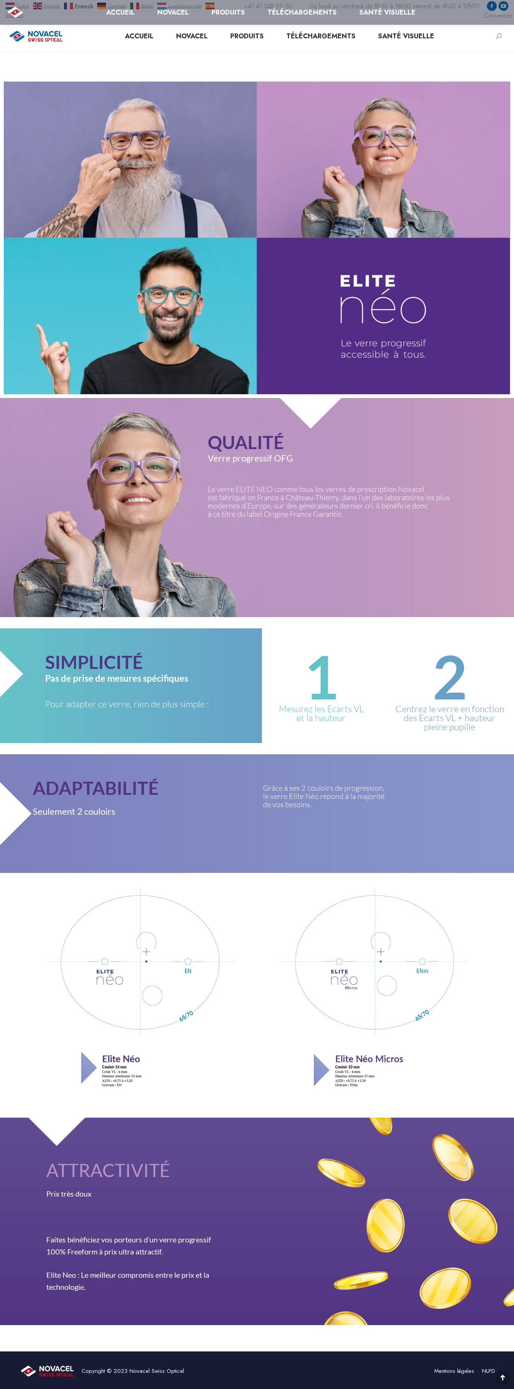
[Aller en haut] (502, 1377)
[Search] (499, 36)
